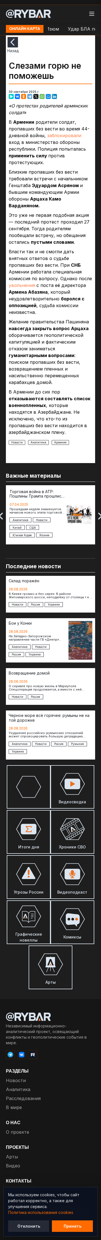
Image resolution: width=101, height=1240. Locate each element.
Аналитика (38, 442)
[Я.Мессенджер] (11, 96)
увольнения (22, 285)
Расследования (23, 1098)
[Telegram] (29, 96)
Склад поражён (24, 581)
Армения (60, 442)
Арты (12, 1157)
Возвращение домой (29, 673)
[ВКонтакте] (17, 96)
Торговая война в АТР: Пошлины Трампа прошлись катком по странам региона (37, 494)
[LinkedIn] (54, 96)
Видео (13, 1165)
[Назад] (12, 42)
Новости (17, 442)
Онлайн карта (24, 28)
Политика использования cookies (40, 1212)
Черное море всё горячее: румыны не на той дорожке (49, 718)
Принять (72, 1226)
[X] (35, 96)
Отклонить (28, 1226)
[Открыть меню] (91, 13)
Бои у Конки (20, 623)
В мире (14, 1107)
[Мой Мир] (48, 96)
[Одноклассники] (23, 96)
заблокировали (64, 135)
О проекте (17, 1132)
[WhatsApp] (42, 96)
